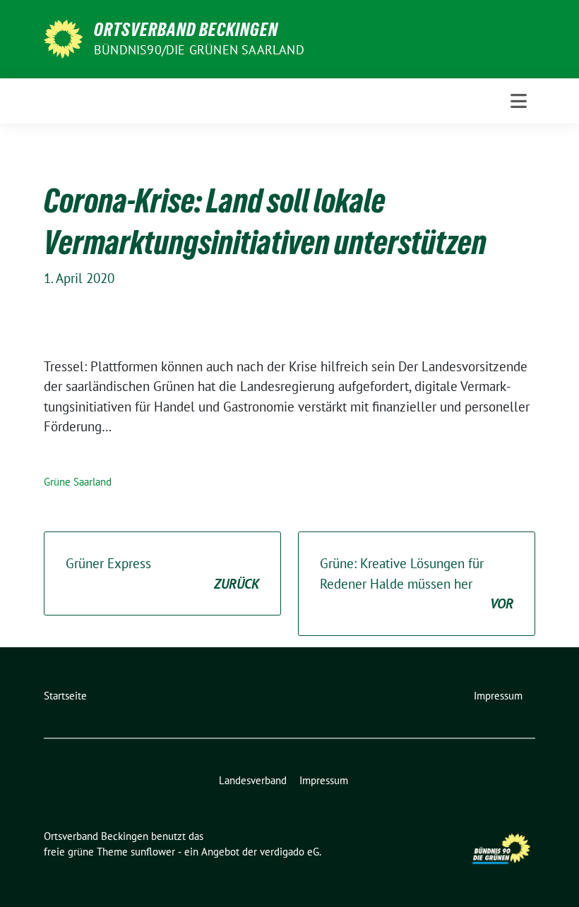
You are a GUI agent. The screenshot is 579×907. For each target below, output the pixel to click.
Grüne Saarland (78, 481)
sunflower (153, 851)
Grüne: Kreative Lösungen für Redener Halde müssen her (416, 583)
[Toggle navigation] (518, 101)
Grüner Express (162, 573)
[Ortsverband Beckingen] (63, 37)
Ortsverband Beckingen (186, 29)
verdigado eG (289, 851)
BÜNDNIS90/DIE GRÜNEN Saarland (199, 50)
